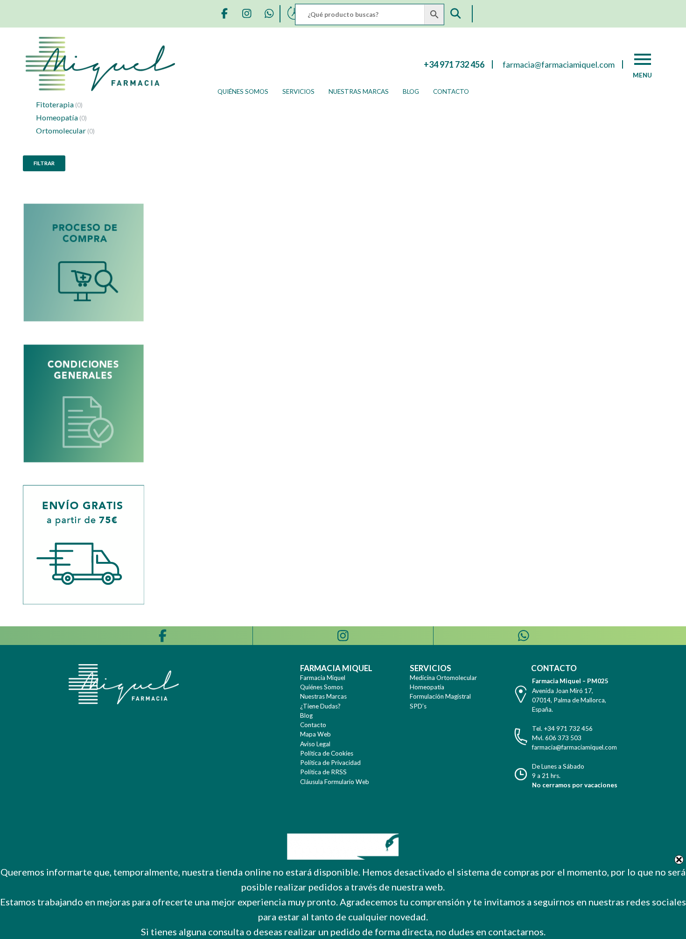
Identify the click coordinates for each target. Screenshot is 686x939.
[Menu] (642, 59)
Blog (411, 91)
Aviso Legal (315, 744)
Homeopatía (61, 117)
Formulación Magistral (440, 696)
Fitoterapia (59, 104)
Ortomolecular (65, 130)
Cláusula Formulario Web (334, 781)
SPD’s (418, 706)
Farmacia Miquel (322, 677)
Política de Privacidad (330, 762)
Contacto (451, 91)
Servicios (298, 91)
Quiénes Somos (242, 91)
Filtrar (44, 163)
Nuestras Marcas (359, 91)
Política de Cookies (326, 753)
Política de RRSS (323, 772)
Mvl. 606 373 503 (556, 738)
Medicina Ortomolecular (443, 677)
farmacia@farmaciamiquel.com (574, 747)
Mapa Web (315, 734)
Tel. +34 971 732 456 (562, 728)
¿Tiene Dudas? (320, 706)
